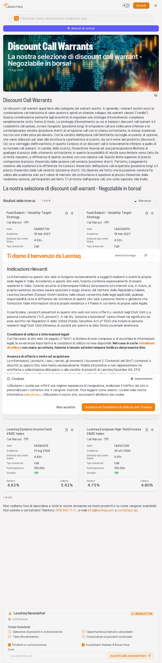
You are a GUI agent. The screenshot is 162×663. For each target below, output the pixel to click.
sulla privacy (32, 394)
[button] (141, 379)
